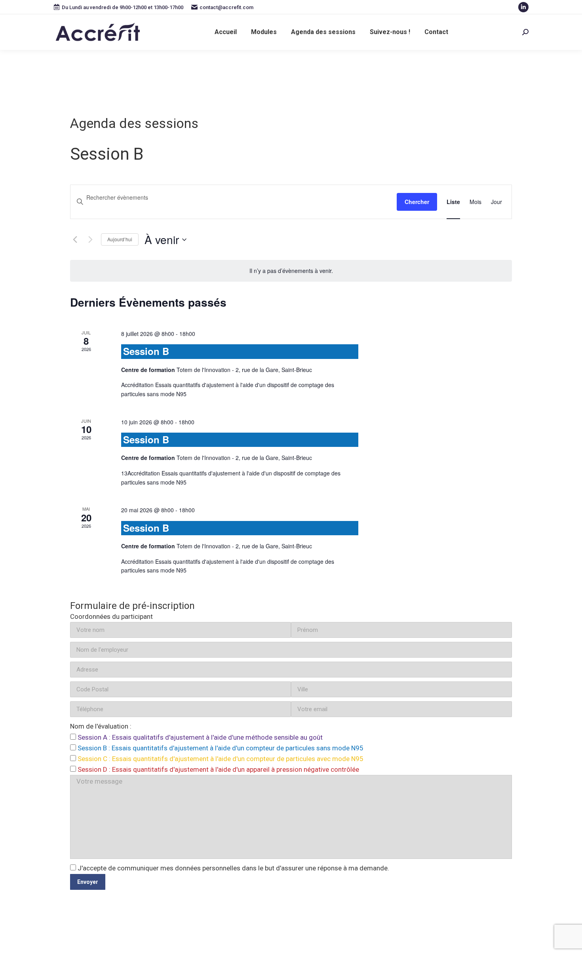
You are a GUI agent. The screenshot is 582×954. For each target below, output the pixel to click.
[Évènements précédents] (75, 239)
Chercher (417, 202)
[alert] (291, 271)
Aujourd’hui (119, 239)
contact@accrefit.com (226, 7)
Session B (146, 351)
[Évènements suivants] (90, 239)
